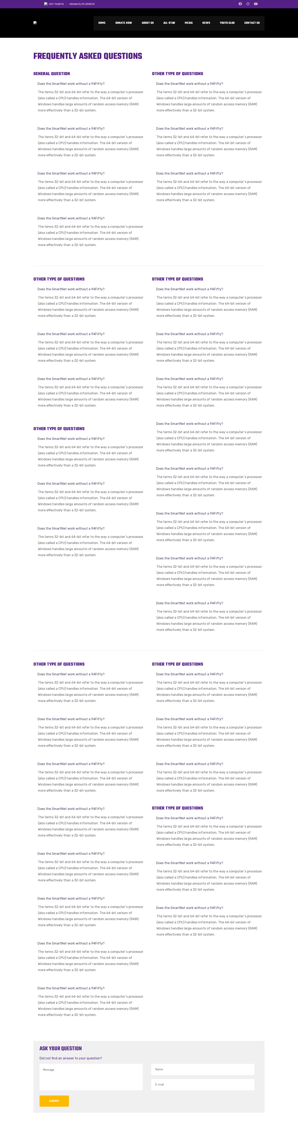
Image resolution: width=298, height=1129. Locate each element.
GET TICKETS (56, 4)
